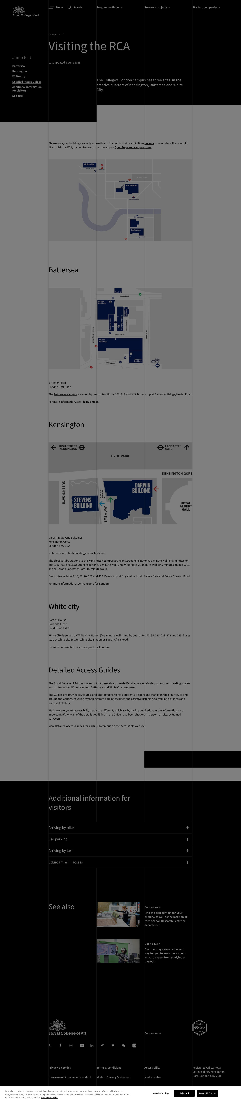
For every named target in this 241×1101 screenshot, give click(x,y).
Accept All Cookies (207, 1093)
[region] (120, 1093)
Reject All (184, 1093)
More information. (49, 1097)
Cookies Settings (161, 1093)
